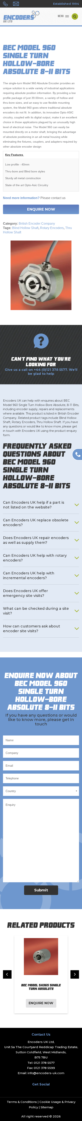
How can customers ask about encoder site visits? (31, 628)
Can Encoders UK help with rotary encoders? (35, 557)
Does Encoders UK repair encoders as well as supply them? (36, 540)
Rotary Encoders (52, 228)
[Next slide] (74, 974)
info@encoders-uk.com (46, 1073)
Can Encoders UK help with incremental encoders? (28, 575)
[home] (21, 16)
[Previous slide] (7, 974)
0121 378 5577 (44, 1063)
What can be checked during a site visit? (36, 611)
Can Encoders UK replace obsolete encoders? (35, 522)
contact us (58, 198)
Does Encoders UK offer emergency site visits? (25, 593)
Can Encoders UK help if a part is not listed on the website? (33, 504)
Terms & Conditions (22, 1102)
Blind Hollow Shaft (25, 228)
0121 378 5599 (44, 1068)
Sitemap (47, 1107)
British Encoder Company (37, 223)
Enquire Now (41, 209)
